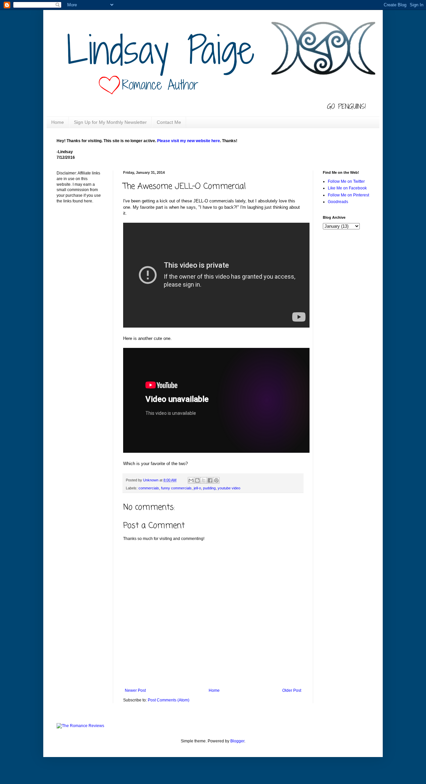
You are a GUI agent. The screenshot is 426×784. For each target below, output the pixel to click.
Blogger (237, 741)
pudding (209, 488)
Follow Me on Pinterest (348, 195)
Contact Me (169, 122)
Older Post (291, 690)
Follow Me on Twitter (346, 181)
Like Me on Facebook (347, 188)
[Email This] (191, 480)
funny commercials (176, 488)
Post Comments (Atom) (168, 700)
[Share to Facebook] (210, 480)
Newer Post (135, 690)
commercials (148, 488)
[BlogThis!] (197, 480)
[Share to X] (203, 480)
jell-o (197, 488)
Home (57, 122)
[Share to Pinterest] (216, 480)
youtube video (229, 488)
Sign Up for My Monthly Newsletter (110, 122)
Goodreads (338, 201)
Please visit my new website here (188, 140)
